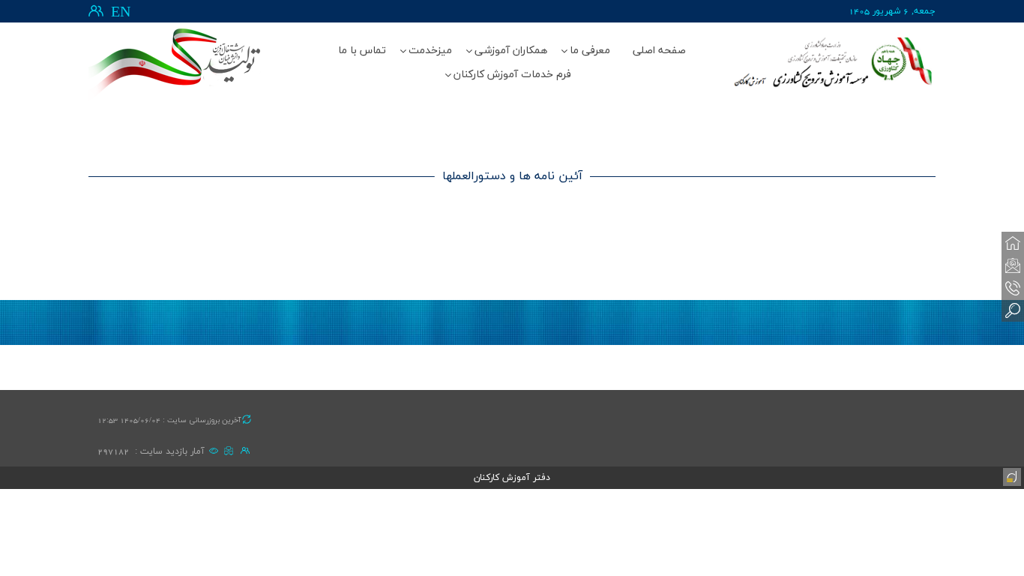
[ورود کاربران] (95, 11)
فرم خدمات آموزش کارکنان (512, 75)
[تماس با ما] (1013, 288)
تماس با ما (362, 51)
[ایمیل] (1013, 265)
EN (120, 12)
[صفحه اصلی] (1013, 243)
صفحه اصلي (659, 51)
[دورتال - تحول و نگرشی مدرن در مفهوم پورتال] (1010, 475)
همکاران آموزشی (511, 51)
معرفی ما (590, 51)
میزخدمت (430, 51)
